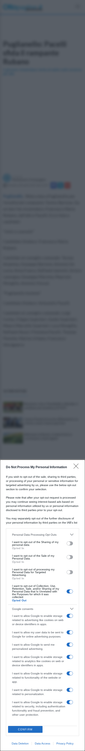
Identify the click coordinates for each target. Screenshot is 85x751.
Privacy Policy (65, 743)
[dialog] (42, 605)
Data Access (42, 743)
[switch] (70, 543)
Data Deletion (20, 743)
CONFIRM (25, 729)
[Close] (77, 467)
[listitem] (42, 534)
